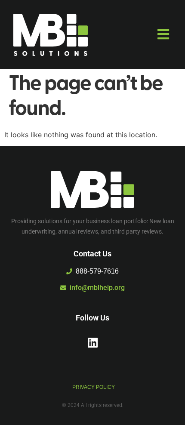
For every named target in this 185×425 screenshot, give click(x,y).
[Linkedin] (92, 342)
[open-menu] (165, 35)
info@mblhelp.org (97, 287)
